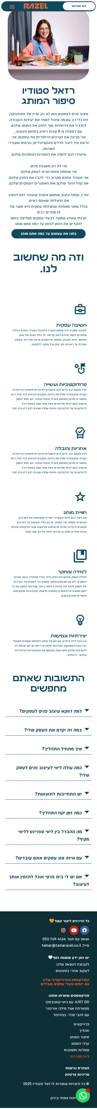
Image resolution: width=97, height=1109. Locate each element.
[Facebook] (84, 930)
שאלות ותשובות (76, 1050)
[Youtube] (74, 930)
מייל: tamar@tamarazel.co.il (65, 945)
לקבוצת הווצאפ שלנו (72, 964)
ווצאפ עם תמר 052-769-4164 (65, 939)
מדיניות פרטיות (77, 1074)
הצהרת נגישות (77, 1068)
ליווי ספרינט (79, 1056)
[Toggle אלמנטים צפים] (83, 1095)
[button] (12, 6)
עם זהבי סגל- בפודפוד (71, 1014)
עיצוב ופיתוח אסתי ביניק (69, 1098)
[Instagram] (63, 930)
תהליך (84, 1030)
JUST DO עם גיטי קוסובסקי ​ (66, 1002)
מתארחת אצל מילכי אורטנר (67, 1008)
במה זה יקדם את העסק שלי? (53, 730)
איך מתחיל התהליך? (62, 749)
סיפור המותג (79, 1037)
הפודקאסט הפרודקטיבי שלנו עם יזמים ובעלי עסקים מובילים (65, 981)
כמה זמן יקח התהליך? (60, 813)
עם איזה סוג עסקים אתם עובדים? (49, 858)
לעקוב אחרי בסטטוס (72, 970)
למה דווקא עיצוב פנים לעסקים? (50, 711)
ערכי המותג (80, 1043)
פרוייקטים (81, 1024)
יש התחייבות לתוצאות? (58, 794)
